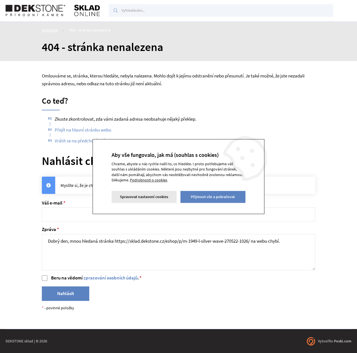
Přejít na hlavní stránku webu (83, 130)
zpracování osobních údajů (110, 278)
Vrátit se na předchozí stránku (84, 141)
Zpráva (49, 229)
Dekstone (50, 30)
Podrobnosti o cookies (148, 180)
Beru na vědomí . (95, 278)
